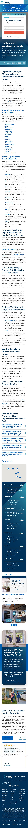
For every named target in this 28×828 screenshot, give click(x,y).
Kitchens (12, 797)
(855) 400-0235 (7, 783)
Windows (12, 793)
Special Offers (22, 793)
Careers (3, 802)
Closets (12, 799)
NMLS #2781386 (21, 798)
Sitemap (21, 824)
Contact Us (21, 795)
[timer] (14, 14)
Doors (12, 795)
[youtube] (15, 786)
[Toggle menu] (26, 2)
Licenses (21, 800)
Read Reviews (7, 738)
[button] (13, 469)
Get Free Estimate (19, 776)
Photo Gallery (22, 791)
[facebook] (10, 786)
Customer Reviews (4, 800)
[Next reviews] (24, 738)
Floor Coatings (14, 801)
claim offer (14, 589)
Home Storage (13, 803)
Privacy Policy (9, 36)
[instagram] (12, 786)
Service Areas (4, 793)
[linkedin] (18, 786)
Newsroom (4, 805)
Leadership (4, 797)
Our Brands (4, 795)
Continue (14, 32)
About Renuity (5, 791)
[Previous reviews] (20, 738)
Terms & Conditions (17, 36)
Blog (3, 804)
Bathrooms (13, 791)
